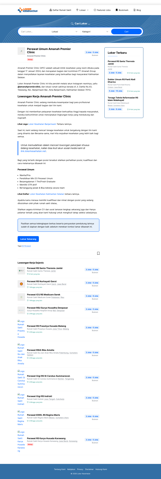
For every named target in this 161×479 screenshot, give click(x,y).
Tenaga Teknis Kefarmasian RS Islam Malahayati (123, 99)
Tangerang (69, 379)
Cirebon (110, 87)
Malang (66, 329)
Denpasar (61, 310)
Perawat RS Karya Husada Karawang (46, 438)
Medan (52, 418)
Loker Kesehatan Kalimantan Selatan (47, 194)
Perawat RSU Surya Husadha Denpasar (47, 308)
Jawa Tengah (49, 399)
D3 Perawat (26, 246)
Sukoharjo (60, 399)
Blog (136, 3)
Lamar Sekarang (28, 239)
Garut (53, 284)
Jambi (53, 271)
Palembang (64, 353)
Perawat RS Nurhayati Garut (42, 281)
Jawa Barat (61, 284)
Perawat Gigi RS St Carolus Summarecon (48, 376)
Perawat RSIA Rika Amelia (40, 350)
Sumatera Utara (62, 418)
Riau (62, 297)
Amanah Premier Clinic (36, 56)
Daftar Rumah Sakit (74, 3)
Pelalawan (55, 297)
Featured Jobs (108, 3)
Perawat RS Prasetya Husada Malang (46, 326)
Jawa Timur (57, 329)
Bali (54, 310)
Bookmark (124, 3)
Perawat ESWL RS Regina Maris (43, 415)
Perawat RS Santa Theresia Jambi (45, 268)
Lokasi (90, 3)
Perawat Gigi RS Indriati (39, 396)
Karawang (73, 441)
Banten (61, 379)
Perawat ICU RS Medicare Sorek (43, 294)
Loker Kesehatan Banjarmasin (42, 124)
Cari (126, 31)
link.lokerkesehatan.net (33, 151)
